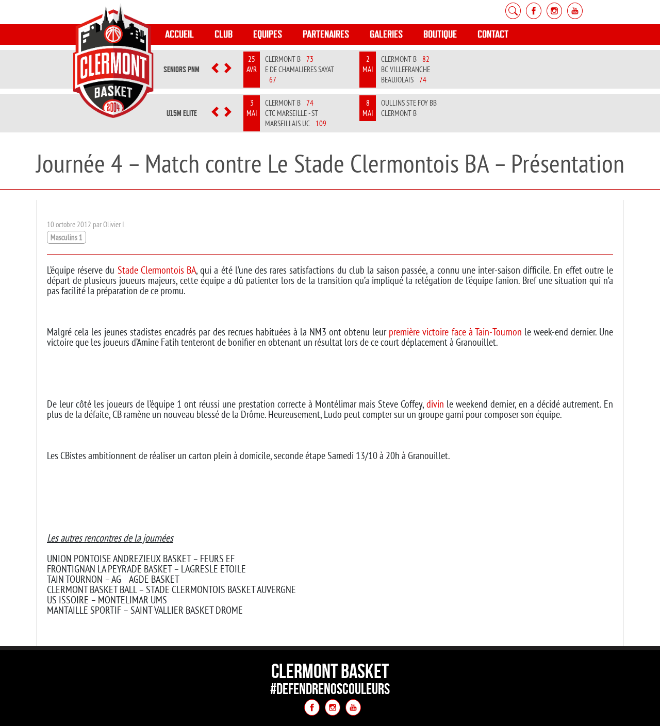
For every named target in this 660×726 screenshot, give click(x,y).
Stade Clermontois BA (157, 269)
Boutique (440, 34)
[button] (215, 69)
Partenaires (326, 34)
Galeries (386, 34)
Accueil (179, 34)
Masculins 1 (66, 237)
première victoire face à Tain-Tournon (455, 331)
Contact (492, 34)
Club (223, 34)
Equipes (267, 34)
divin (435, 403)
